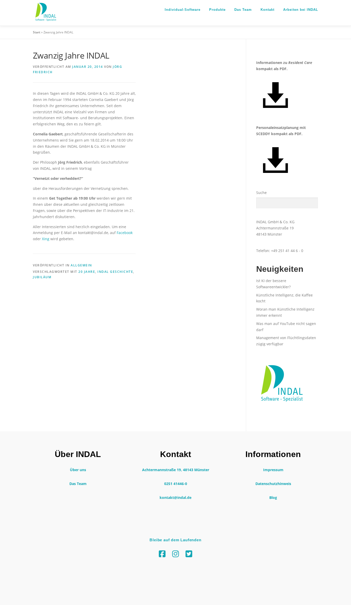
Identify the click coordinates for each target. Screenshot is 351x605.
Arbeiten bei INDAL (300, 10)
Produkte (217, 10)
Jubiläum (42, 277)
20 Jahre (86, 271)
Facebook (125, 232)
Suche (261, 192)
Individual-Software (182, 10)
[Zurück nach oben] (329, 581)
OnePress (195, 592)
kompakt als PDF (271, 68)
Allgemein (81, 265)
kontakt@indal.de (175, 497)
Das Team (243, 10)
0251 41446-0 (175, 483)
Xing (45, 238)
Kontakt (267, 10)
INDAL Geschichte (115, 271)
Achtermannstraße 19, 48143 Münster (175, 469)
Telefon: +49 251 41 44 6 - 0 (279, 250)
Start (36, 32)
